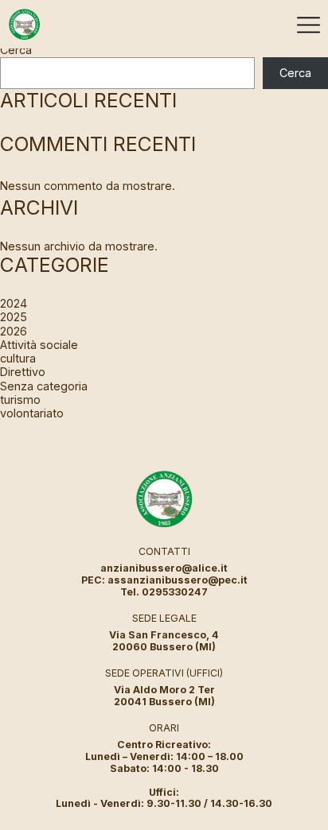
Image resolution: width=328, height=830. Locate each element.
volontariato (32, 413)
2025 (13, 317)
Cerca (16, 49)
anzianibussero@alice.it (164, 568)
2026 (13, 331)
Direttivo (22, 371)
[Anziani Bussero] (24, 24)
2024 (13, 303)
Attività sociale (39, 344)
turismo (20, 399)
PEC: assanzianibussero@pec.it (164, 580)
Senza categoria (44, 386)
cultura (18, 358)
